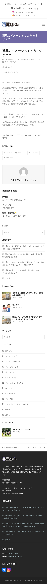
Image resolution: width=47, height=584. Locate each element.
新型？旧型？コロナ (35, 447)
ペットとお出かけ (11, 372)
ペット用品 (9, 399)
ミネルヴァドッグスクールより (16, 404)
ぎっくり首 (6, 205)
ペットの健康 (10, 393)
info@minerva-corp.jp (26, 8)
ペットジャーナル (11, 367)
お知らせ (8, 351)
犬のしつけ (9, 415)
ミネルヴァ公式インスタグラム (24, 13)
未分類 (7, 409)
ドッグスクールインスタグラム (24, 15)
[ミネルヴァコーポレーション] (10, 461)
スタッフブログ (10, 62)
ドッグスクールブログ (13, 361)
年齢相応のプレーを (10, 447)
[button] (43, 25)
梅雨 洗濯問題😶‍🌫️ (9, 213)
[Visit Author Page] (23, 172)
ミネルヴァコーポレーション (30, 59)
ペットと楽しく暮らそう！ (15, 383)
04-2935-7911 (34, 4)
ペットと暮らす (11, 377)
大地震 (5, 197)
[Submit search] (42, 232)
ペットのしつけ (11, 388)
